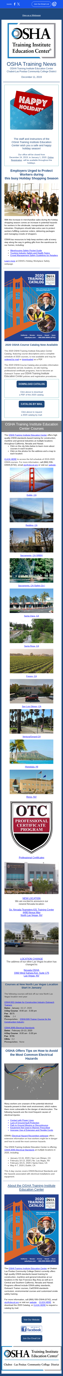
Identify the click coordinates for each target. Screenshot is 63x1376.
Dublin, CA (31, 495)
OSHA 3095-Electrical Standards (19, 1027)
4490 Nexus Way (31, 912)
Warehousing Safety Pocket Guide (26, 250)
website (52, 465)
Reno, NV (31, 797)
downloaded (27, 359)
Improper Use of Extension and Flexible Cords (31, 1130)
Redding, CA (31, 525)
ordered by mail (11, 359)
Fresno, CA (31, 676)
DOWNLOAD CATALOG (32, 384)
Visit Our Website (32, 1319)
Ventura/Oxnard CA (32, 736)
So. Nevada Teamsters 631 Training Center (31, 909)
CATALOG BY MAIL (31, 404)
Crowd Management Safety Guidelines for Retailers (34, 255)
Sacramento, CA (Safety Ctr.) (31, 585)
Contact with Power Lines (22, 1120)
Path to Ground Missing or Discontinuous (29, 1125)
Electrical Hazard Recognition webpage (30, 1136)
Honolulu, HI (31, 767)
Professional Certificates (31, 857)
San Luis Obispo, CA (31, 706)
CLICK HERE (10, 459)
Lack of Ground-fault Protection (24, 1123)
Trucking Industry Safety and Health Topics (30, 253)
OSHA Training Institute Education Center (28, 435)
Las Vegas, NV (31, 976)
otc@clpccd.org (30, 465)
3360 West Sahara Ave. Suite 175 (31, 973)
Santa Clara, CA (31, 616)
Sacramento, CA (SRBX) (31, 555)
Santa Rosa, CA (31, 646)
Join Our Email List (31, 1338)
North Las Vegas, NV (31, 915)
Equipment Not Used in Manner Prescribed (30, 1127)
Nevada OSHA (31, 970)
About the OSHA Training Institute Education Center (31, 1187)
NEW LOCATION (32, 898)
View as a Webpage (31, 15)
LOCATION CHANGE (31, 959)
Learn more (9, 261)
